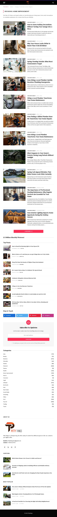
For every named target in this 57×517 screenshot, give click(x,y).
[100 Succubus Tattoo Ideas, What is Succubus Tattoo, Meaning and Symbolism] (7, 304)
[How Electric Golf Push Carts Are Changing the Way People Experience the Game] (7, 474)
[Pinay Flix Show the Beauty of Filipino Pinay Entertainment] (7, 264)
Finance (5, 368)
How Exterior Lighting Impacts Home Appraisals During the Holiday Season (40, 215)
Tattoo (22, 248)
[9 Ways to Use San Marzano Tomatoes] (7, 288)
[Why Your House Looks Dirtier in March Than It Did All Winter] (14, 47)
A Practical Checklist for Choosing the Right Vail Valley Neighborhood (30, 501)
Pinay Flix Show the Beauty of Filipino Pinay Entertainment (27, 262)
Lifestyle (22, 256)
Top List (5, 401)
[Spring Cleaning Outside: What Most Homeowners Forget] (14, 65)
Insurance (5, 378)
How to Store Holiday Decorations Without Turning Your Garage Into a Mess (39, 27)
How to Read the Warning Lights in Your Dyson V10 (25, 246)
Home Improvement (31, 22)
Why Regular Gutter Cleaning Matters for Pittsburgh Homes (28, 494)
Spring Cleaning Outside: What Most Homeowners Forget (40, 63)
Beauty (5, 356)
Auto (4, 354)
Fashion (5, 363)
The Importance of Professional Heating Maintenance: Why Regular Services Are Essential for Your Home (39, 193)
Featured (22, 264)
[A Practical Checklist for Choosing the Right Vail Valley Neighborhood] (7, 503)
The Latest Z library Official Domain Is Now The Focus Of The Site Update (31, 486)
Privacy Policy (37, 343)
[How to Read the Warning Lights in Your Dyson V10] (7, 248)
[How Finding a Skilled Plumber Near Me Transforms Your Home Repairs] (14, 120)
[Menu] (4, 2)
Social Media (6, 392)
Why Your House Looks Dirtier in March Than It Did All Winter (38, 45)
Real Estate (6, 389)
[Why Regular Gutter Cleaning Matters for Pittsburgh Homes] (7, 495)
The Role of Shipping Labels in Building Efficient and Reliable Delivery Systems (30, 466)
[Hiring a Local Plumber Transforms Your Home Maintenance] (14, 102)
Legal (4, 380)
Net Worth (20, 296)
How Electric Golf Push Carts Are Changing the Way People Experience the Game (32, 473)
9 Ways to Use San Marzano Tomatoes (22, 286)
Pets (4, 387)
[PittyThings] (28, 2)
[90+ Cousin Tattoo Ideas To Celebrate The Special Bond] (7, 272)
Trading (5, 404)
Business (5, 359)
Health (4, 370)
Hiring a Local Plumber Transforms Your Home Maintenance (39, 99)
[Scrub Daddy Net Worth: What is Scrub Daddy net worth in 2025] (7, 296)
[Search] (53, 2)
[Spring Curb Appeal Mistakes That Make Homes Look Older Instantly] (14, 176)
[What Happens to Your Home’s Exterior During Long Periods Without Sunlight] (14, 157)
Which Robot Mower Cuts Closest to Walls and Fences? (27, 458)
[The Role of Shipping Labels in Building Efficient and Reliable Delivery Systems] (7, 467)
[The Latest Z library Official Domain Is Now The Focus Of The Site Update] (7, 488)
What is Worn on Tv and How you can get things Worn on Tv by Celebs (30, 254)
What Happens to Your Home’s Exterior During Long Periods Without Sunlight (40, 155)
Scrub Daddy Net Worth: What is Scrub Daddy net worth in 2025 (29, 294)
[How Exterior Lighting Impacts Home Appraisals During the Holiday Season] (14, 216)
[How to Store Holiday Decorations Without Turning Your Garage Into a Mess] (14, 28)
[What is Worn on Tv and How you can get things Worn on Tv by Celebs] (7, 256)
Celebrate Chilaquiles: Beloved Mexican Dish (24, 278)
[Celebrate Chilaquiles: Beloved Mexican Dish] (7, 280)
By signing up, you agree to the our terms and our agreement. (29, 343)
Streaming (5, 394)
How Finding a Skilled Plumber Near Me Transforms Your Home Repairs (40, 118)
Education (5, 361)
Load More (28, 231)
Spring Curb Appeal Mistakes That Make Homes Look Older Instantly (39, 173)
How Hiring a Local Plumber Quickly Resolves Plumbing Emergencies (39, 81)
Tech (4, 399)
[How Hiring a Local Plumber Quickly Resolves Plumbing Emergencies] (14, 84)
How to (5, 375)
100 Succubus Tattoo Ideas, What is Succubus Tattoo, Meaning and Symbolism (30, 302)
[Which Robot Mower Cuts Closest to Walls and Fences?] (7, 459)
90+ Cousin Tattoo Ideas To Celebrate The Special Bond (27, 270)
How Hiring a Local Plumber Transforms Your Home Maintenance (40, 136)
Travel (4, 406)
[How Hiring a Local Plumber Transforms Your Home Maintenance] (14, 138)
